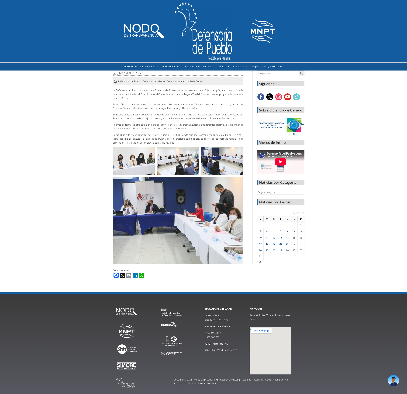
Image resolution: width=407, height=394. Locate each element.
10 (260, 237)
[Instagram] (278, 96)
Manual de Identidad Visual (202, 383)
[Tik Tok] (296, 96)
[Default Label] (287, 96)
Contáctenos (271, 379)
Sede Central (196, 81)
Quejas (254, 66)
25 (267, 250)
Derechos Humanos (177, 81)
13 (280, 237)
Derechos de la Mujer (154, 81)
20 (280, 243)
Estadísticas (238, 66)
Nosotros (129, 66)
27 (280, 250)
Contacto (221, 66)
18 (267, 243)
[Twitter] (269, 96)
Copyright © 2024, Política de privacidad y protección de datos (206, 379)
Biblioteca (208, 66)
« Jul (259, 261)
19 (273, 243)
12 (273, 237)
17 (260, 243)
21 (287, 243)
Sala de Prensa (147, 66)
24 (260, 250)
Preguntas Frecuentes (252, 379)
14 (287, 237)
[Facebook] (260, 96)
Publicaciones (169, 66)
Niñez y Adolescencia (272, 66)
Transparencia (189, 66)
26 (273, 250)
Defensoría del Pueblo (129, 81)
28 (287, 250)
